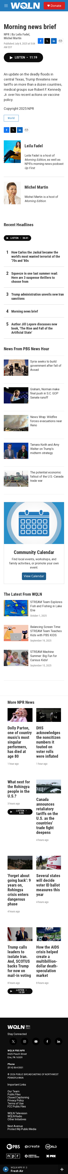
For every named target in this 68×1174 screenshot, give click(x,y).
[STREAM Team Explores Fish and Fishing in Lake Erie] (16, 608)
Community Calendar (34, 552)
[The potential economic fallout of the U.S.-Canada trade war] (16, 478)
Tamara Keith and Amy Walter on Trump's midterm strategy (44, 449)
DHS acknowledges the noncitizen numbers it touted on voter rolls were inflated (48, 742)
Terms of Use (16, 1103)
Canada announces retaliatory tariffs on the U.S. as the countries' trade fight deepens (47, 816)
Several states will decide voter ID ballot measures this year (48, 885)
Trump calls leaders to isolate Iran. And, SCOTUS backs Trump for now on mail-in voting (19, 961)
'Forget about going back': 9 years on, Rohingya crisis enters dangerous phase (19, 889)
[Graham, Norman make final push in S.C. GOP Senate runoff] (16, 395)
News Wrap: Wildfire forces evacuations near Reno (46, 421)
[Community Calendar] (34, 523)
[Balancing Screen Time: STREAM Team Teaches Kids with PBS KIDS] (16, 633)
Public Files (14, 1094)
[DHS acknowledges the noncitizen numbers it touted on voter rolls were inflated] (48, 715)
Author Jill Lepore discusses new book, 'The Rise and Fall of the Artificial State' (34, 328)
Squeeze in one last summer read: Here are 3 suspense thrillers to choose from (34, 277)
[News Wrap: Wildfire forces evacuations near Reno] (16, 423)
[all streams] (63, 1169)
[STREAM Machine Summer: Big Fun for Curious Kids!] (16, 658)
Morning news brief (24, 311)
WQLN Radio (15, 1116)
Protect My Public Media (22, 1129)
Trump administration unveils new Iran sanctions (37, 296)
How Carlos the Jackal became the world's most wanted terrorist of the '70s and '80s (35, 256)
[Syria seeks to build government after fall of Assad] (16, 368)
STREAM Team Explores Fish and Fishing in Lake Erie (46, 606)
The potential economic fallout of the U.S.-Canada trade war (46, 477)
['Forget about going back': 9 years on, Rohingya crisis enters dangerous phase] (20, 863)
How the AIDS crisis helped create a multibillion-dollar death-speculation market (47, 961)
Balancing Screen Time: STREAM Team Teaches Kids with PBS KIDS (46, 631)
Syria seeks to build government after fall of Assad (45, 366)
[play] (5, 1169)
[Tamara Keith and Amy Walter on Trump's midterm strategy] (16, 451)
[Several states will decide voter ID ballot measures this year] (48, 863)
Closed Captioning (18, 1097)
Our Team (13, 1091)
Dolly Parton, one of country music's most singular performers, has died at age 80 (20, 742)
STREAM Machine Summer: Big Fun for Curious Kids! (43, 656)
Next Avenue (15, 1126)
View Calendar (34, 576)
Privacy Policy (16, 1100)
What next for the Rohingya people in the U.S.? (19, 789)
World (11, 118)
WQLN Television (17, 1113)
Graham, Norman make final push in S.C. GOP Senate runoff (45, 393)
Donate (56, 5)
